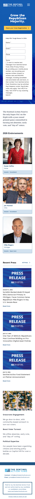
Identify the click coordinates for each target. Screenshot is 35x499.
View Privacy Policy (17, 67)
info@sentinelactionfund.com (21, 475)
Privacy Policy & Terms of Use (18, 496)
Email (8, 48)
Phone (8, 54)
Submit (8, 95)
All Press (25, 262)
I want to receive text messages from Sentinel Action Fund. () (16, 65)
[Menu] (29, 5)
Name (8, 42)
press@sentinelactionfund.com (19, 477)
